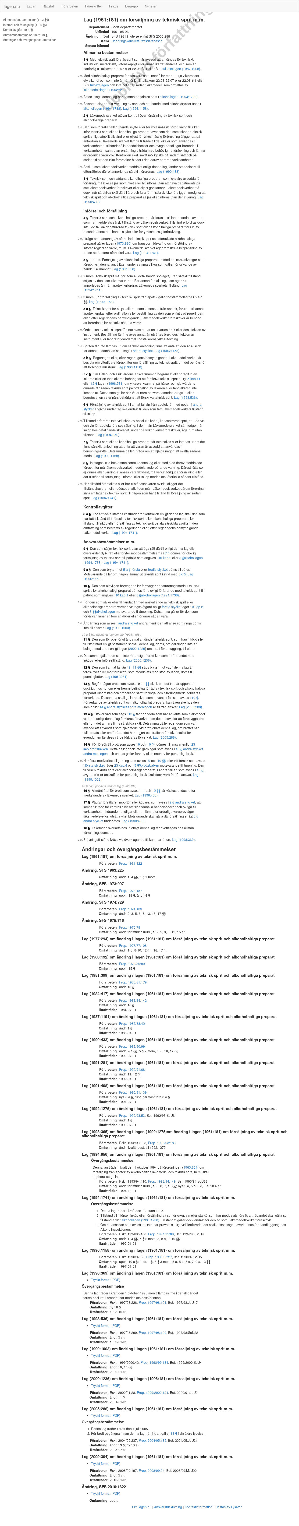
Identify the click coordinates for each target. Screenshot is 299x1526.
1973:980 (123, 243)
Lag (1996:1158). (136, 108)
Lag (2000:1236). (139, 660)
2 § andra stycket (182, 802)
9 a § (87, 569)
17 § (86, 802)
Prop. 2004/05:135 (152, 1440)
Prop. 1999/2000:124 (152, 1392)
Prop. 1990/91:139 (133, 1092)
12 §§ (156, 790)
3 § (85, 178)
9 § (85, 548)
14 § (86, 744)
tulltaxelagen (99, 85)
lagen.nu (12, 6)
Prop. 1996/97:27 (159, 1257)
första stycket (172, 606)
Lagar (31, 6)
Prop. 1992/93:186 (162, 1142)
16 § (86, 790)
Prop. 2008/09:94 (151, 1470)
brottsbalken (99, 749)
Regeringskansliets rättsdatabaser (136, 41)
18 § (86, 827)
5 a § (87, 308)
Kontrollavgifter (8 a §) (18, 30)
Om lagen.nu (141, 1507)
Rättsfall (48, 6)
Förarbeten (69, 6)
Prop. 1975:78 (129, 927)
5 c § (87, 374)
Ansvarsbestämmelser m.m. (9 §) (25, 35)
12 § (94, 383)
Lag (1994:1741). (146, 252)
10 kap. (163, 557)
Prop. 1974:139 (130, 908)
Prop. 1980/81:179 (133, 982)
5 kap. (192, 378)
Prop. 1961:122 (130, 863)
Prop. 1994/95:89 (161, 1234)
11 (198, 378)
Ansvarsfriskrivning (168, 1507)
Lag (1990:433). (168, 171)
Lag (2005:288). (191, 707)
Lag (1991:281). (116, 676)
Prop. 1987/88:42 (132, 1023)
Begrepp (131, 6)
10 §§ (151, 744)
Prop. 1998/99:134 (154, 1362)
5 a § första (131, 569)
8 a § (87, 513)
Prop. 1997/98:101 (152, 1302)
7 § (85, 441)
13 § (86, 683)
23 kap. (119, 765)
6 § (85, 404)
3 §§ (93, 611)
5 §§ (137, 765)
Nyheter (151, 6)
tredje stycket (158, 569)
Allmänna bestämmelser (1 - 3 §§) (26, 20)
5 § (85, 259)
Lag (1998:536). (186, 397)
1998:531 (115, 383)
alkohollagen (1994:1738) (179, 96)
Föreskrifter (93, 6)
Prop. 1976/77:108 (133, 945)
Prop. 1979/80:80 (132, 963)
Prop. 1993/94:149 (162, 1181)
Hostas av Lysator (228, 1507)
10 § (86, 585)
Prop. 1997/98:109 (152, 1332)
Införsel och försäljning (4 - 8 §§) (25, 25)
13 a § (88, 714)
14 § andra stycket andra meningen (126, 707)
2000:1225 (137, 648)
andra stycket (143, 350)
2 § (85, 115)
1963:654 (190, 1167)
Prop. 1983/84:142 (133, 1000)
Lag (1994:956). (124, 269)
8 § (85, 462)
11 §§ (137, 667)
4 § (85, 217)
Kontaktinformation (199, 1507)
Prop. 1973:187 (130, 890)
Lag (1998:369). (184, 839)
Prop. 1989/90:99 (132, 1046)
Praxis (113, 6)
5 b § (87, 357)
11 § (86, 639)
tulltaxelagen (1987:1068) (181, 68)
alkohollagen (105, 611)
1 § (85, 59)
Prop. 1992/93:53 (132, 1115)
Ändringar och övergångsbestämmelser (29, 40)
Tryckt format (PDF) (105, 1279)
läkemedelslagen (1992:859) (104, 89)
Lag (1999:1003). (118, 627)
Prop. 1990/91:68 (132, 1069)
